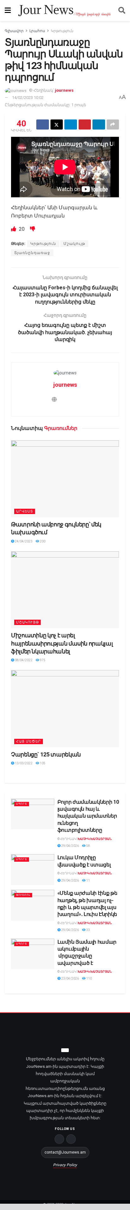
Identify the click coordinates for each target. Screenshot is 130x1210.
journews (64, 90)
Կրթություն (62, 31)
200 (42, 541)
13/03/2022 (23, 763)
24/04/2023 (23, 541)
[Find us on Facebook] (59, 1139)
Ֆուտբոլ (23, 895)
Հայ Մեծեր (28, 741)
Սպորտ (21, 803)
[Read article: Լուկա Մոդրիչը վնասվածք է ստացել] (32, 869)
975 (42, 660)
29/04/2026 (70, 846)
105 (42, 763)
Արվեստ (24, 511)
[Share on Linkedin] (98, 124)
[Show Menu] (8, 10)
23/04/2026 (70, 978)
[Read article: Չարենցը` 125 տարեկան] (65, 708)
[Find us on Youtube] (71, 1139)
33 (88, 930)
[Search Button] (121, 10)
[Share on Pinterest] (85, 124)
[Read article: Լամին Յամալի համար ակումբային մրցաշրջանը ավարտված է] (32, 954)
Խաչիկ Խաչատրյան (95, 839)
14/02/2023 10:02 (28, 97)
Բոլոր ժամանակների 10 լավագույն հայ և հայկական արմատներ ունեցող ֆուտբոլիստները (88, 816)
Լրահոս (37, 31)
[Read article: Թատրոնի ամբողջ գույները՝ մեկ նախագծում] (65, 479)
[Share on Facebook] (42, 124)
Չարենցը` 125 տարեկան (46, 754)
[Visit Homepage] (64, 10)
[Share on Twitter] (56, 124)
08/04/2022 (23, 660)
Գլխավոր (14, 31)
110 (89, 978)
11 (88, 880)
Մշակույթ (74, 243)
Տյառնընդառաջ (32, 253)
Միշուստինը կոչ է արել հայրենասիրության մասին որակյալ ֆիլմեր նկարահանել (62, 643)
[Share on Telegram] (70, 124)
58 (88, 846)
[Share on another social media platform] (113, 124)
